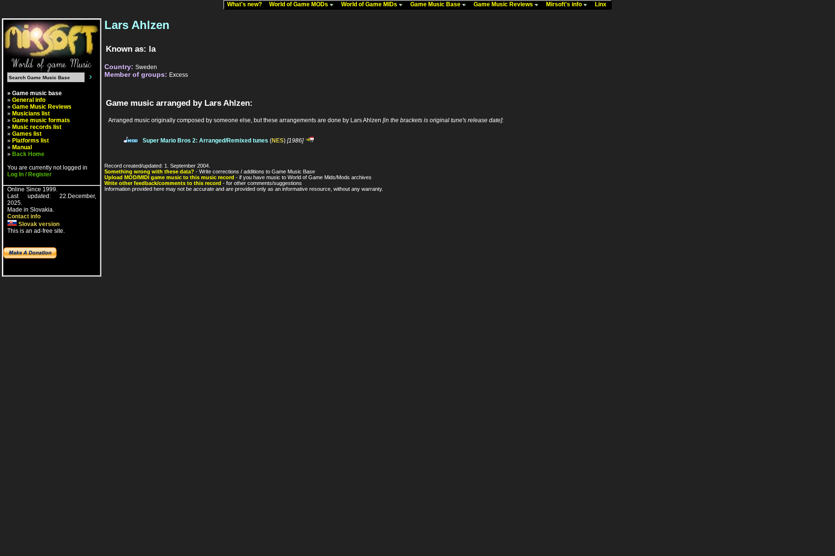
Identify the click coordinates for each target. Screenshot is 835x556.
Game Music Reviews (504, 4)
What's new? (246, 4)
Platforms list (30, 140)
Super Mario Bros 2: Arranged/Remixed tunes (205, 140)
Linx (603, 4)
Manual (22, 147)
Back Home (28, 154)
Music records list (36, 127)
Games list (27, 133)
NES (278, 140)
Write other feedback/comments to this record (162, 183)
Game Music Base (436, 4)
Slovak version (38, 224)
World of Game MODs (299, 4)
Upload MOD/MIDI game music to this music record (169, 177)
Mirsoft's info (564, 4)
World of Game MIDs (370, 4)
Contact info (24, 216)
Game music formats (41, 120)
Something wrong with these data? (149, 171)
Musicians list (31, 113)
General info (28, 100)
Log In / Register (29, 174)
